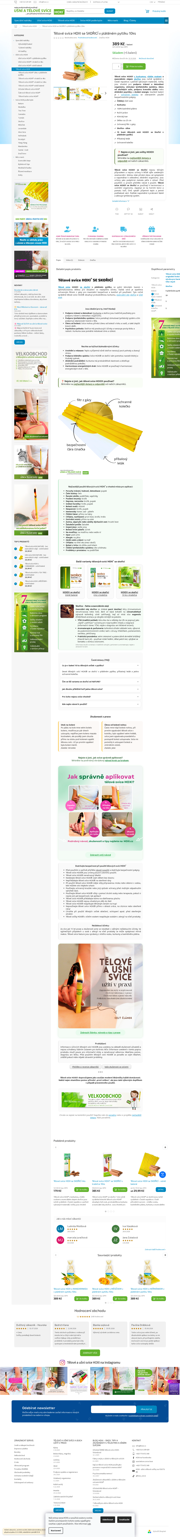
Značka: (104, 37)
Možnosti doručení (146, 58)
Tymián (21, 118)
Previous (56, 1147)
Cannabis (21, 114)
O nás (16, 1462)
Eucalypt (21, 139)
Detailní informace (119, 201)
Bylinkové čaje (24, 164)
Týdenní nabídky (24, 47)
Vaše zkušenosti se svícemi (116, 1067)
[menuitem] (23, 20)
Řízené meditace (25, 171)
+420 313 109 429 (142, 1449)
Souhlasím (124, 1519)
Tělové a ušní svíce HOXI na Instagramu (93, 1362)
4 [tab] (113, 1211)
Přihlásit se (146, 1409)
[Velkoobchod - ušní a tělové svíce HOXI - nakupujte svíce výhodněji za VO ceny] (100, 1099)
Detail (161, 1189)
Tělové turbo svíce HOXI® (28, 96)
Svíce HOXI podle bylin (24, 100)
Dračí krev (22, 153)
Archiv (19, 342)
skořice (137, 79)
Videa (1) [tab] (69, 260)
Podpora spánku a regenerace (65, 1472)
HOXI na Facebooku (143, 1457)
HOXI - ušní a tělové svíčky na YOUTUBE (150, 1470)
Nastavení (56, 1530)
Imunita (56, 1490)
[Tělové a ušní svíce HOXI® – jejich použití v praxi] (100, 986)
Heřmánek (22, 135)
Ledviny (56, 1460)
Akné (55, 1466)
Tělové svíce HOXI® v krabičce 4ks (31, 78)
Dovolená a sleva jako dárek (26, 290)
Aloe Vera (22, 132)
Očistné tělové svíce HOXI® (29, 89)
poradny (112, 1115)
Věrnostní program (21, 1465)
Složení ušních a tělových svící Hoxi (106, 1497)
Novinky (17, 1452)
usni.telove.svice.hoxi (144, 1461)
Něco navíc (20, 157)
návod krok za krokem (117, 760)
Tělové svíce (64, 287)
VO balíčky (22, 51)
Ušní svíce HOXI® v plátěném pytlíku (32, 58)
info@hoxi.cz (141, 1446)
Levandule (22, 128)
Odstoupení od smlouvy (23, 1482)
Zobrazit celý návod (100, 854)
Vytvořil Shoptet (159, 1531)
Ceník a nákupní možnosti (77, 2)
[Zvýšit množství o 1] (121, 64)
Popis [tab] (58, 260)
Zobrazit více (90, 1352)
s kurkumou (140, 76)
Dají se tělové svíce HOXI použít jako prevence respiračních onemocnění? (107, 1466)
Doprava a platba (100, 2)
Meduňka (21, 107)
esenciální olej (123, 295)
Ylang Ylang (22, 143)
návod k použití (102, 870)
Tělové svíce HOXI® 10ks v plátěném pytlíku (32, 73)
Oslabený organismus (62, 1478)
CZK (151, 2)
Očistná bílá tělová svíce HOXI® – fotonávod (106, 1489)
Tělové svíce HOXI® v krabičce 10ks (32, 82)
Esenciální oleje (24, 160)
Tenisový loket (59, 1503)
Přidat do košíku (136, 66)
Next (165, 1147)
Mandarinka (22, 146)
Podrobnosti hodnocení (87, 38)
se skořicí (85, 287)
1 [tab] (105, 1211)
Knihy (20, 175)
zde (89, 1523)
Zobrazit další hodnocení (155, 1249)
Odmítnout (107, 1519)
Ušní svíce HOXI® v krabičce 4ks (30, 62)
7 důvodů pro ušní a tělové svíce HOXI (108, 1503)
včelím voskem (154, 76)
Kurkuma (97, 313)
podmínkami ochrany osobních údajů (143, 1415)
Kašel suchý (58, 1484)
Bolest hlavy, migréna (62, 1454)
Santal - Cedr (23, 150)
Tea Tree (22, 110)
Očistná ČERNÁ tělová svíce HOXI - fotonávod (106, 1451)
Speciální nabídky (22, 40)
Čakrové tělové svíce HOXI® (29, 92)
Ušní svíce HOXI (22, 54)
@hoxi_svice (141, 1476)
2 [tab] (108, 1211)
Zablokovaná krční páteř (63, 1497)
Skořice (21, 121)
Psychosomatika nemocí (102, 1473)
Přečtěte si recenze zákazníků (85, 1067)
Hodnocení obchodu (90, 1310)
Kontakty (17, 1479)
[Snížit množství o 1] (121, 67)
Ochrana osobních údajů (23, 1475)
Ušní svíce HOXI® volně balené (30, 65)
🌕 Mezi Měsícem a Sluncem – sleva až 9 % (30, 308)
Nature (21, 103)
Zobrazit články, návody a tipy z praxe (100, 1032)
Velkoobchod (19, 1455)
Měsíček (21, 125)
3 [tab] (111, 1211)
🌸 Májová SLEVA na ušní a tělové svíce (30, 324)
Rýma (55, 1448)
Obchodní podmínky (22, 1472)
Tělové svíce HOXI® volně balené (31, 85)
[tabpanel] (71, 1179)
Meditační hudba (24, 168)
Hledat (110, 11)
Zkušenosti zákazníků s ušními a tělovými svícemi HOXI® (109, 1481)
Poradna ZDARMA (21, 1469)
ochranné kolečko (129, 94)
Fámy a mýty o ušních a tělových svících (108, 1459)
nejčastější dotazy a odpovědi (89, 384)
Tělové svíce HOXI (23, 69)
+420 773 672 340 (142, 1453)
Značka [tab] (93, 260)
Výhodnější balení (25, 44)
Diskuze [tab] (81, 260)
